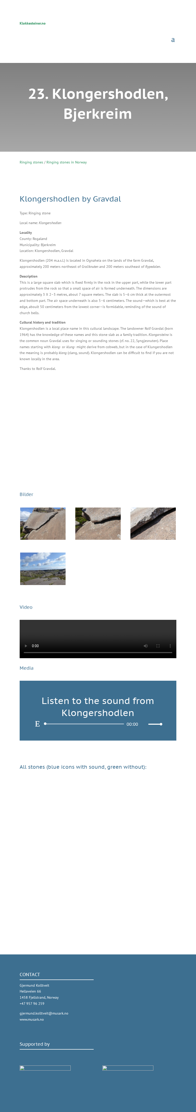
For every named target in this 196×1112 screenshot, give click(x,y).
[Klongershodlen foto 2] (98, 538)
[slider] (154, 724)
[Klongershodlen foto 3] (153, 538)
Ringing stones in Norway (66, 162)
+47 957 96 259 (32, 1003)
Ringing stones (31, 162)
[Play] (37, 724)
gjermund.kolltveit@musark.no (44, 1013)
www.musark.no (32, 1019)
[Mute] (144, 724)
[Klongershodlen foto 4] (43, 583)
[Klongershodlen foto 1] (43, 538)
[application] (98, 723)
